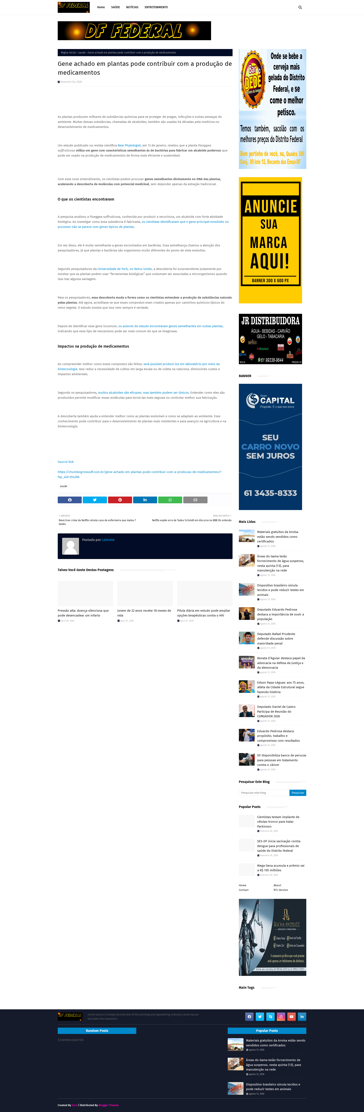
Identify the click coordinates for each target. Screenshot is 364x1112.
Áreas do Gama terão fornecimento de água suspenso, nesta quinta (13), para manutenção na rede (280, 563)
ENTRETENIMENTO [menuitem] (156, 7)
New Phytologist (129, 145)
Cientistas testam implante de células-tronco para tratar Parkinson (278, 821)
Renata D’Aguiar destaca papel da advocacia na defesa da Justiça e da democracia (281, 663)
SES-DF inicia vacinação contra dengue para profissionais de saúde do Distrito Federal (278, 846)
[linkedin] (302, 1016)
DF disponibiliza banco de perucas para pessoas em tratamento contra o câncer (281, 760)
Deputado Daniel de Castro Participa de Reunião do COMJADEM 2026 (276, 711)
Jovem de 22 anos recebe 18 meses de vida (144, 613)
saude (82, 52)
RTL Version (281, 889)
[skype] (270, 1016)
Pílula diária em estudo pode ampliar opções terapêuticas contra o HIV (203, 613)
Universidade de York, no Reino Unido (125, 269)
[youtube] (291, 1016)
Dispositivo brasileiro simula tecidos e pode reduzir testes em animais (280, 590)
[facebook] (249, 1016)
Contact (244, 889)
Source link (66, 462)
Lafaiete (108, 540)
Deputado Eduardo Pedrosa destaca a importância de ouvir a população (280, 614)
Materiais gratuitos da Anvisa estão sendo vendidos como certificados (277, 536)
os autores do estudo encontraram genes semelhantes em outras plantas (170, 326)
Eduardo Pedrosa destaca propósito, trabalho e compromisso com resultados (278, 736)
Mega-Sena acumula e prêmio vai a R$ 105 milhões (280, 868)
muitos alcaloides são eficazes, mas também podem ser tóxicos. (144, 393)
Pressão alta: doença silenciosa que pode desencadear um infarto (83, 613)
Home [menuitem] (101, 7)
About (277, 885)
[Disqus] (145, 685)
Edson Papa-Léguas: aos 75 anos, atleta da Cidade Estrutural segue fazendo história (280, 687)
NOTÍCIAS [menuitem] (132, 7)
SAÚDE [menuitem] (115, 7)
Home (242, 885)
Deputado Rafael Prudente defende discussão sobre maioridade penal (276, 638)
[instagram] (281, 1016)
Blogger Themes (109, 1105)
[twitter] (260, 1016)
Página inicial (68, 52)
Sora (75, 1105)
